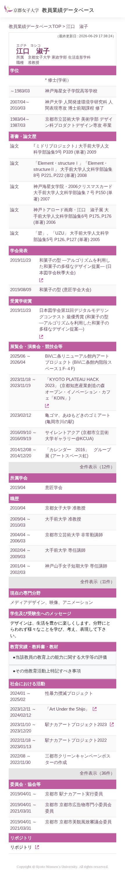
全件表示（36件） (97, 773)
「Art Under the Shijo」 (67, 708)
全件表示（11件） (97, 581)
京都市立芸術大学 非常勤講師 (74, 534)
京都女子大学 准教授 (65, 507)
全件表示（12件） (97, 466)
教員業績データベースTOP (35, 26)
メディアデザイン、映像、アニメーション (51, 602)
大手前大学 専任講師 (65, 550)
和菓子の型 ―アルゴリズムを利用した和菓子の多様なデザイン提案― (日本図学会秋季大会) (75, 266)
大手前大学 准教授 (63, 518)
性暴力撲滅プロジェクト (69, 693)
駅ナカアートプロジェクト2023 (76, 724)
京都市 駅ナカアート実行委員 (74, 793)
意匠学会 (54, 487)
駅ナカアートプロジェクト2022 (76, 740)
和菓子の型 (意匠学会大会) (65, 289)
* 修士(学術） (58, 80)
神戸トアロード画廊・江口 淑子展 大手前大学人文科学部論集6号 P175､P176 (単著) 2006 (72, 216)
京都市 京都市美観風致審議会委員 (78, 821)
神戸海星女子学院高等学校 (71, 90)
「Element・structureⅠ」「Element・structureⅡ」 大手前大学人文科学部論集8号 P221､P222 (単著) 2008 (72, 169)
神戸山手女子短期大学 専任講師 (76, 565)
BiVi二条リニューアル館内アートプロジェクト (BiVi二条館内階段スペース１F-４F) (78, 362)
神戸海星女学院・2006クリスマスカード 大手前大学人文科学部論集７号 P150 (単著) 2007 (72, 192)
